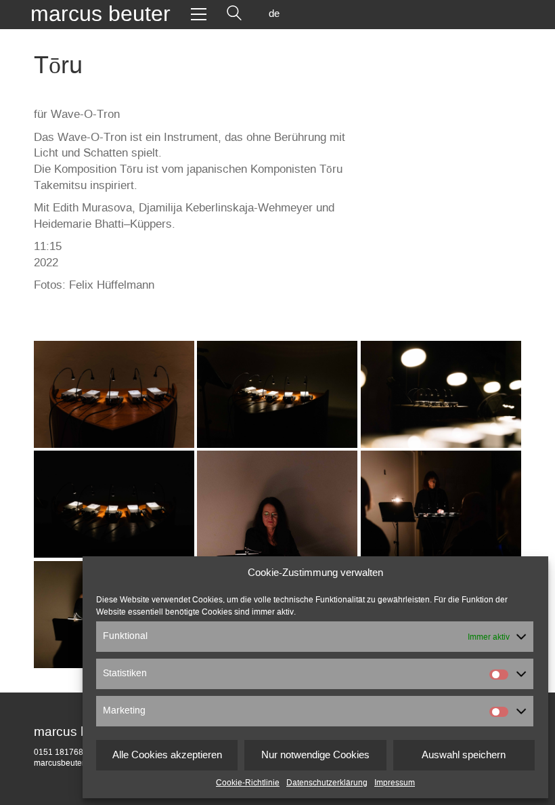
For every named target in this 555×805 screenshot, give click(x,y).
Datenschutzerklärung (327, 783)
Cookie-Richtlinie (248, 783)
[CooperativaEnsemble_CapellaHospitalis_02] (114, 394)
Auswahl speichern (464, 755)
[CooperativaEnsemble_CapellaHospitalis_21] (441, 394)
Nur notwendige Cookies (315, 755)
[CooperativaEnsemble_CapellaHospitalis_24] (114, 504)
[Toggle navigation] (198, 14)
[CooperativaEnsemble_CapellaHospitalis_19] (277, 394)
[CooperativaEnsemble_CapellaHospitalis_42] (441, 504)
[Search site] (234, 14)
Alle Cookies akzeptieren (167, 755)
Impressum (394, 783)
